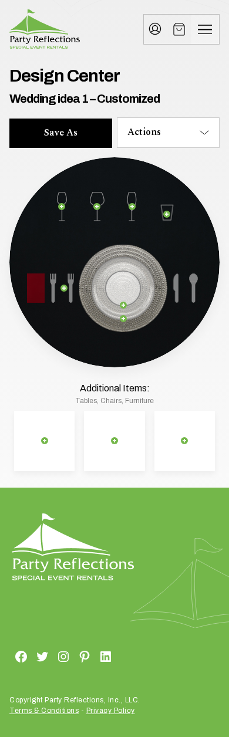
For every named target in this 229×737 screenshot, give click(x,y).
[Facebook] (7, 656)
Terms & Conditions (44, 710)
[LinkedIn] (92, 656)
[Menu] (205, 29)
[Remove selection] (62, 207)
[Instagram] (49, 656)
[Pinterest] (70, 656)
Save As (61, 133)
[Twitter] (28, 656)
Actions (144, 132)
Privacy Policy (110, 710)
